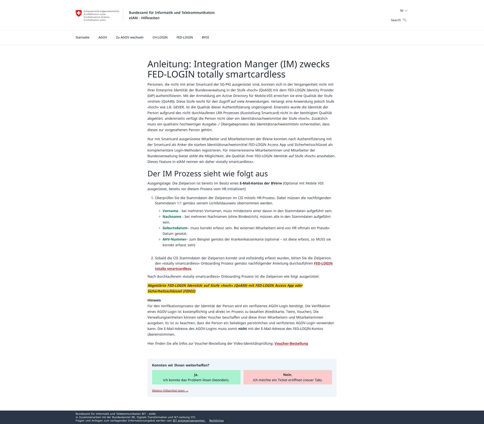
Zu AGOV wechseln (129, 37)
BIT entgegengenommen (189, 420)
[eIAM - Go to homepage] (97, 15)
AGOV (103, 37)
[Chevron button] (406, 10)
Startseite (82, 37)
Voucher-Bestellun (291, 343)
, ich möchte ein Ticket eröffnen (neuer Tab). (288, 377)
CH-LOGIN (160, 37)
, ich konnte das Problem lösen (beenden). (196, 377)
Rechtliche (216, 420)
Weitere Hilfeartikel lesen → (170, 390)
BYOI (205, 37)
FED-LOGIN (185, 37)
